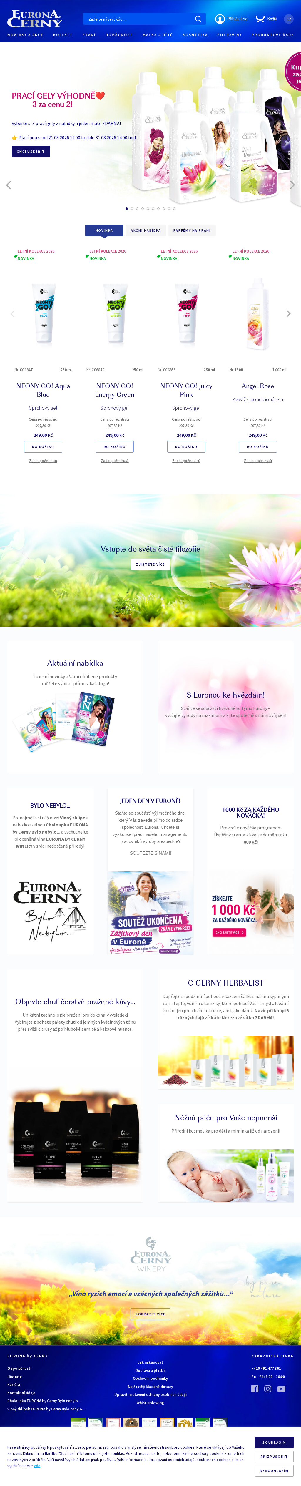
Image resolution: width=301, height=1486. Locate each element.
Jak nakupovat (150, 1362)
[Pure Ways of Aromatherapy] (72, 716)
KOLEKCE (63, 34)
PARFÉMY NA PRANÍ (192, 230)
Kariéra (13, 1384)
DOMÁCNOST (119, 34)
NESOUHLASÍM (274, 1470)
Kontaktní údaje (21, 1392)
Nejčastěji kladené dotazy (150, 1386)
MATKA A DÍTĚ (158, 34)
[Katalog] (32, 730)
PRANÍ (89, 34)
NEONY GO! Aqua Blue (43, 391)
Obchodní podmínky (150, 1378)
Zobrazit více (150, 1314)
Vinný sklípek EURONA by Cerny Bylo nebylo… (46, 1409)
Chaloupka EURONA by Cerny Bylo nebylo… (44, 1400)
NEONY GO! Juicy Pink (186, 391)
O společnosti (19, 1368)
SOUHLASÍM (274, 1442)
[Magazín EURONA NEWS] (93, 719)
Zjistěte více (150, 564)
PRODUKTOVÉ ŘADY (273, 34)
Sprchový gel (43, 407)
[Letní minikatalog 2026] (50, 722)
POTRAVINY (229, 34)
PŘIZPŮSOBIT (274, 1456)
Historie (14, 1376)
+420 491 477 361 (266, 1368)
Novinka (104, 230)
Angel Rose (258, 386)
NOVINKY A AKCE (25, 34)
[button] (127, 208)
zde (37, 1465)
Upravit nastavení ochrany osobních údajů (150, 1394)
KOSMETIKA (195, 34)
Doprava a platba (150, 1370)
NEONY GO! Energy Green (114, 391)
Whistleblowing (150, 1402)
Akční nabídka (146, 230)
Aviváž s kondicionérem (258, 399)
